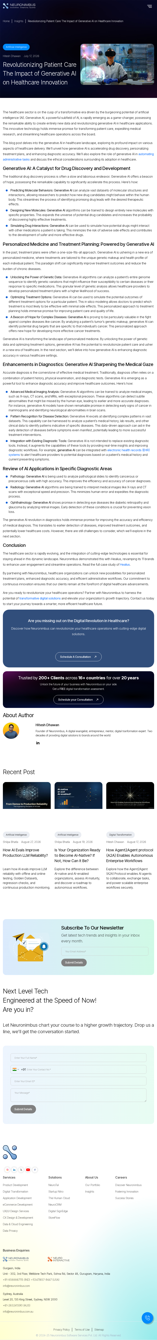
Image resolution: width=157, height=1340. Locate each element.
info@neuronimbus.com (16, 1285)
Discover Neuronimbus (128, 1185)
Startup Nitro (55, 1191)
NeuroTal (53, 1185)
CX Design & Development (18, 1217)
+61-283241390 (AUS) (16, 1305)
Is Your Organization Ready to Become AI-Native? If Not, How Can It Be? (77, 855)
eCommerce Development (18, 1204)
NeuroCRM (54, 1204)
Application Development (17, 1198)
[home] (27, 6)
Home (6, 21)
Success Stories (124, 1198)
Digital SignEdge (58, 1211)
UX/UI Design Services (16, 1211)
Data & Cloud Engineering (18, 1224)
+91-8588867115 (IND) (16, 1279)
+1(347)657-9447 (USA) (45, 1279)
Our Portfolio (92, 1185)
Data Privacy (10, 1230)
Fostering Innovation (126, 1191)
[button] (149, 6)
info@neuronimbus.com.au (18, 1311)
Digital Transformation (15, 1191)
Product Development (15, 1185)
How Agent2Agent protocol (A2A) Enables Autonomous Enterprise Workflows (129, 855)
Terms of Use (82, 1329)
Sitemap (99, 1329)
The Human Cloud (59, 1198)
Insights (18, 21)
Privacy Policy (61, 1329)
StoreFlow (54, 1217)
